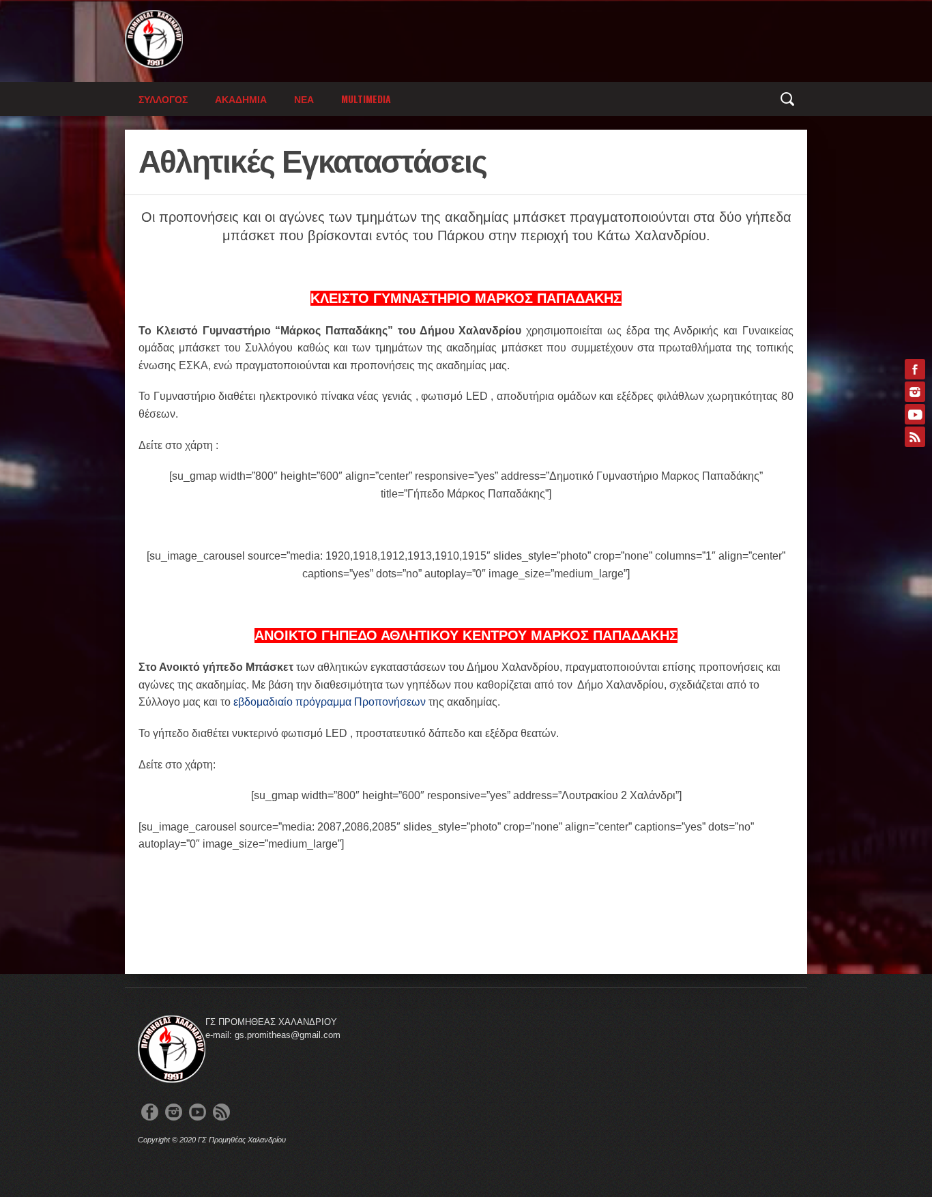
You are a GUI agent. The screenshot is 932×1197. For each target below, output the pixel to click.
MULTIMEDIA (366, 98)
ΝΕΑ (304, 98)
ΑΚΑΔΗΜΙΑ (241, 98)
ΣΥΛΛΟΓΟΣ (163, 98)
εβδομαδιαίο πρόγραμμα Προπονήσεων (329, 702)
